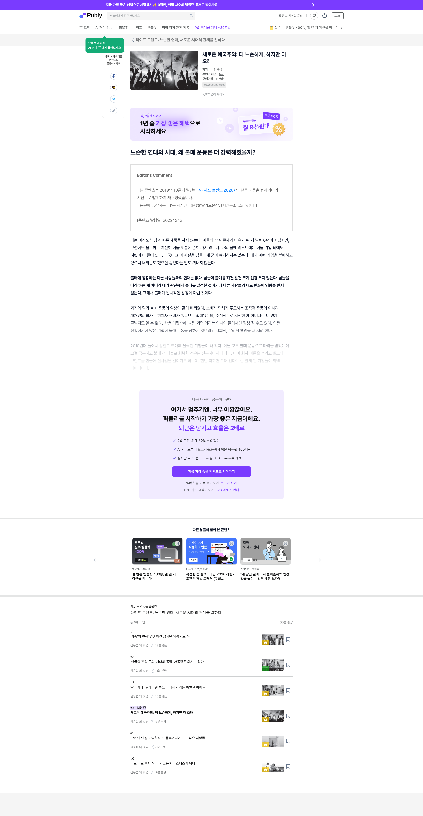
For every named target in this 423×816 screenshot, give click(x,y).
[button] (104, 45)
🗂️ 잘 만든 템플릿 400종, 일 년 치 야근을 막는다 (303, 28)
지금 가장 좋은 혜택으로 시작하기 (211, 471)
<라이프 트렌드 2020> (217, 190)
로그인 (337, 15)
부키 (221, 74)
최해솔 (220, 78)
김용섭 (218, 69)
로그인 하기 (229, 483)
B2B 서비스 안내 (227, 490)
